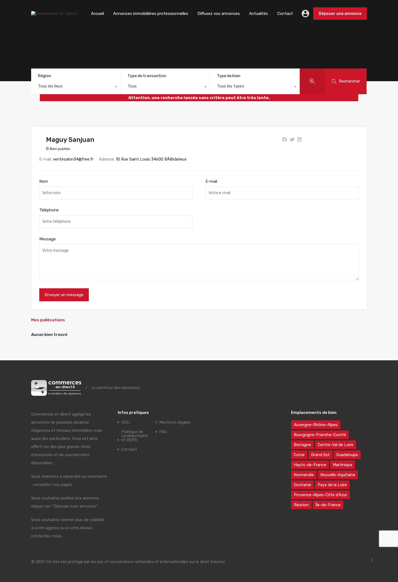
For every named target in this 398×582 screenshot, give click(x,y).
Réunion (301, 504)
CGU (125, 422)
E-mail (211, 181)
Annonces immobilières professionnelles (150, 13)
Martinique (342, 464)
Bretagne (302, 444)
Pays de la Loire (332, 484)
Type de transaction (147, 76)
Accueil (97, 13)
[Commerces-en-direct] (54, 13)
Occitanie (302, 484)
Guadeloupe (347, 454)
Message (47, 239)
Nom (43, 181)
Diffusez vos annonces (218, 13)
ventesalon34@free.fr (73, 159)
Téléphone (49, 210)
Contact (285, 13)
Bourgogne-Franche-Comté (320, 434)
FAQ (163, 432)
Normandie (304, 474)
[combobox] (75, 87)
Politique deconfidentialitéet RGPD (134, 436)
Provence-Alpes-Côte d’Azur (320, 494)
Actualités (258, 13)
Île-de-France (328, 504)
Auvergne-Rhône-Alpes (316, 424)
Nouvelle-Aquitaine (337, 474)
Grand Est (320, 454)
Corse (299, 454)
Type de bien (228, 76)
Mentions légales (175, 422)
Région (44, 76)
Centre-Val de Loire (335, 444)
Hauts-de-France (310, 464)
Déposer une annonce (340, 13)
